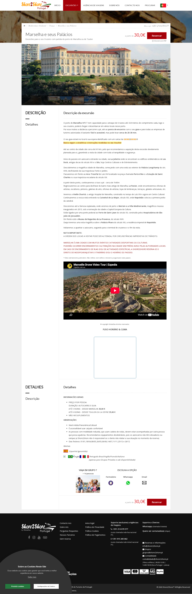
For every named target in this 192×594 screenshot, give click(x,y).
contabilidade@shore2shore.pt (155, 559)
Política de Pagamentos (95, 535)
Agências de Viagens (93, 5)
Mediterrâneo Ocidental (37, 25)
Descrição (32, 398)
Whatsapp (147, 526)
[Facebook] (29, 538)
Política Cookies (92, 531)
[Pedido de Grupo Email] (144, 482)
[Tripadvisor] (45, 538)
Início (57, 5)
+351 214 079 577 (120, 529)
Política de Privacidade (94, 527)
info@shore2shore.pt (151, 546)
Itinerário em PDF (160, 41)
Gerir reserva (65, 539)
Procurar (150, 5)
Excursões (71, 5)
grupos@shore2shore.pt (152, 552)
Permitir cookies (17, 586)
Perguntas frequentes (69, 531)
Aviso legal (89, 523)
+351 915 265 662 (119, 539)
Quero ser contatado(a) (153, 531)
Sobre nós (114, 5)
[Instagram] (34, 538)
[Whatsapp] (128, 482)
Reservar (157, 35)
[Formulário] (110, 482)
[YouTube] (39, 538)
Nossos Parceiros (67, 535)
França (52, 25)
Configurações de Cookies (46, 586)
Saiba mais (32, 577)
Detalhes (31, 124)
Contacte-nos (132, 5)
